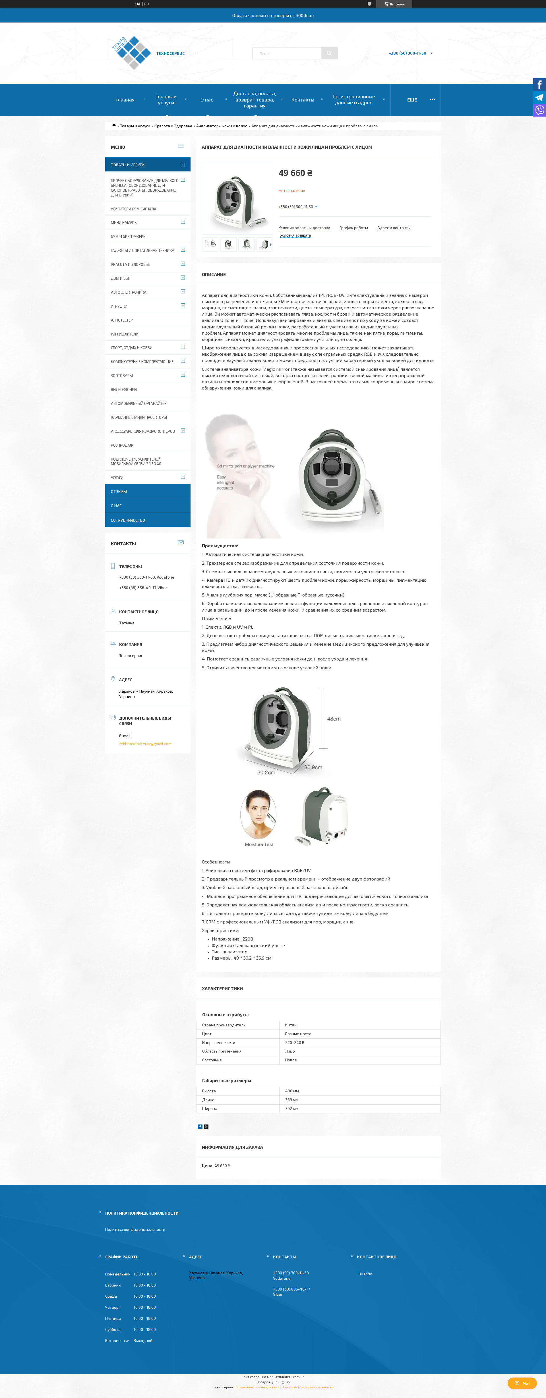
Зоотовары (122, 375)
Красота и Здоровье (173, 125)
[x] (206, 1127)
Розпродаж (122, 445)
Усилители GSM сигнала (133, 209)
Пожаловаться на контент (257, 1387)
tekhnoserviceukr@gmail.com (145, 743)
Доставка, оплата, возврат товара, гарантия (254, 99)
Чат (526, 1383)
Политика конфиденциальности (135, 1229)
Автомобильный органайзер (139, 403)
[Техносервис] (131, 68)
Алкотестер (122, 320)
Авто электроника (128, 292)
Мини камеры (124, 222)
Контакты (302, 99)
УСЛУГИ (117, 477)
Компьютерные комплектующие (142, 361)
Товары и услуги (166, 99)
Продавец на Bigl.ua (273, 1382)
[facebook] (200, 1127)
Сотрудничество (128, 520)
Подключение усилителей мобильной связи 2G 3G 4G (136, 461)
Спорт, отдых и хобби (131, 347)
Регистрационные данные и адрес (353, 99)
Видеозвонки (124, 389)
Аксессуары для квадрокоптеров (143, 431)
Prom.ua (298, 1377)
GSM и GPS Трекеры (128, 236)
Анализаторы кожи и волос (221, 125)
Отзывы (119, 491)
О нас (206, 99)
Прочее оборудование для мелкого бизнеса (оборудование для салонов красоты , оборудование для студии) (145, 187)
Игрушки (119, 306)
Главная (125, 99)
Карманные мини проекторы (139, 417)
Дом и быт (121, 278)
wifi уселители (124, 334)
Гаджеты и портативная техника (142, 250)
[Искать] (329, 53)
